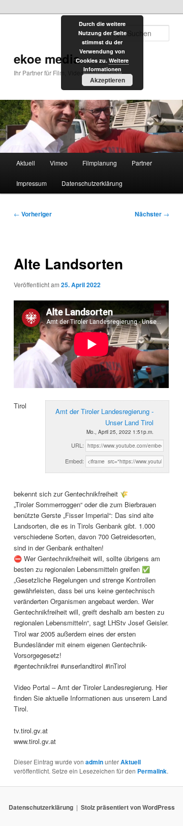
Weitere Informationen (106, 65)
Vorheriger (33, 213)
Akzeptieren (107, 80)
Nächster (152, 213)
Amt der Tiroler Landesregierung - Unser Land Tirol (104, 416)
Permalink (152, 771)
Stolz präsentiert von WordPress (128, 807)
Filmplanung (99, 162)
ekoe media (47, 58)
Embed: (74, 461)
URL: (77, 445)
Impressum (31, 183)
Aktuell (25, 162)
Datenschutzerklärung (92, 183)
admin (94, 761)
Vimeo (59, 162)
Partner (142, 162)
